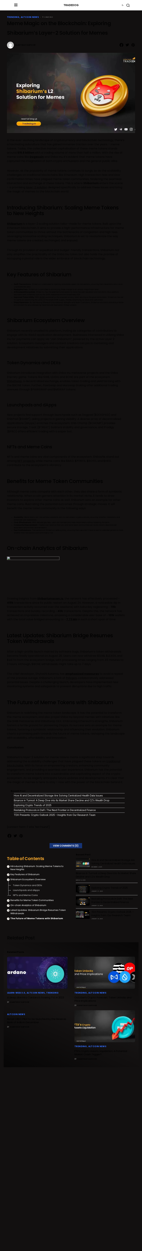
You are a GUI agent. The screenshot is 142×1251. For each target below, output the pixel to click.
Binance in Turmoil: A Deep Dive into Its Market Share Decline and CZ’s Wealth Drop (61, 800)
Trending (13, 17)
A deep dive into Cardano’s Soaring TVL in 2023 (35, 997)
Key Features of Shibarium (24, 874)
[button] (16, 5)
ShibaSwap (14, 381)
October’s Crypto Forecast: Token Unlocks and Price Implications (102, 999)
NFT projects (26, 461)
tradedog (71, 5)
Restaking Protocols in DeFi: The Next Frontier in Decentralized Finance (55, 810)
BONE (42, 297)
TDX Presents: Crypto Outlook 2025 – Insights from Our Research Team (54, 814)
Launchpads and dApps (26, 890)
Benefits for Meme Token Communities (32, 900)
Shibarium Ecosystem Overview (28, 879)
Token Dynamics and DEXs (27, 885)
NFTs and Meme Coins (25, 895)
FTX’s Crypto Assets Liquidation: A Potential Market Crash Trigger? (100, 1052)
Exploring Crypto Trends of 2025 (32, 805)
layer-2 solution (36, 187)
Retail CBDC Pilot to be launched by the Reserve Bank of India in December (36, 1020)
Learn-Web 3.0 (16, 992)
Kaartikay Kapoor (25, 45)
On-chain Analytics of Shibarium (28, 905)
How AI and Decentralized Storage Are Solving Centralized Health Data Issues (58, 795)
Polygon (71, 678)
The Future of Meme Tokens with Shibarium (36, 918)
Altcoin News (30, 17)
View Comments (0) (66, 845)
